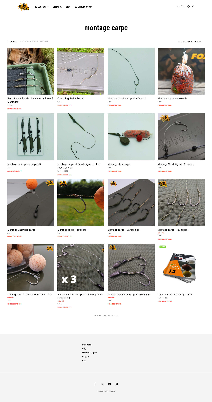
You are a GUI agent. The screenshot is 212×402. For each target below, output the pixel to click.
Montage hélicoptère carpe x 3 (24, 164)
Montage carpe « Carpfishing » (124, 229)
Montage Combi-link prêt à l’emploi (127, 98)
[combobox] (191, 42)
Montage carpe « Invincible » (173, 229)
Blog (68, 7)
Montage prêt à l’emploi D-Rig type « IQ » (29, 294)
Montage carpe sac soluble (172, 98)
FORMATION (57, 7)
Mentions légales (89, 353)
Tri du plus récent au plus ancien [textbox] (190, 42)
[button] (177, 6)
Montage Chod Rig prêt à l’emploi (176, 164)
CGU (84, 349)
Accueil (21, 41)
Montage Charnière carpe (21, 229)
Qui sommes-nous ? (83, 7)
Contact (85, 357)
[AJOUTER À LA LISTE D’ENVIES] (31, 90)
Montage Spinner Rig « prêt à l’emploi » (129, 294)
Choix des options (14, 109)
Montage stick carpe (119, 164)
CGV (84, 361)
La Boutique (40, 7)
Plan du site (87, 345)
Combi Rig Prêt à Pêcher (70, 98)
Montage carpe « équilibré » (72, 229)
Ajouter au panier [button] (14, 171)
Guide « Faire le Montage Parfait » (176, 294)
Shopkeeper (110, 391)
